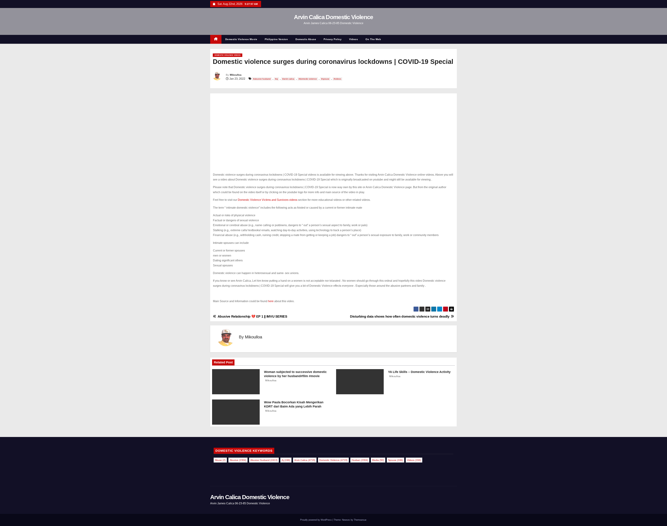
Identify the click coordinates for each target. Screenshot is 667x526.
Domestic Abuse (305, 39)
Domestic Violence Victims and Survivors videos (267, 199)
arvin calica (304, 460)
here (271, 301)
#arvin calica (288, 79)
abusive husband (264, 460)
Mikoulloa (235, 74)
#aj (276, 79)
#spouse (325, 79)
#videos (337, 79)
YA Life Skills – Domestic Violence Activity (419, 372)
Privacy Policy (332, 39)
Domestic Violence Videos (228, 55)
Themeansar (360, 520)
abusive (238, 460)
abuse (220, 460)
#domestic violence (308, 79)
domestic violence (333, 460)
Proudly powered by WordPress (316, 520)
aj (286, 460)
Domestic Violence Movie (241, 39)
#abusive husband (262, 79)
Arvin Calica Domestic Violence (333, 17)
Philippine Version (276, 39)
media (378, 460)
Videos (353, 39)
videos (414, 460)
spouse (395, 460)
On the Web (373, 39)
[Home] (215, 39)
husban (360, 460)
